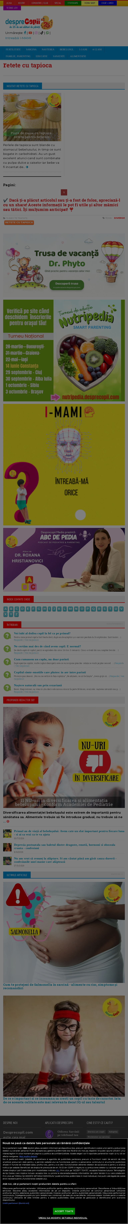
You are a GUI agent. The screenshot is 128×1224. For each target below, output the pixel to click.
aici (58, 1170)
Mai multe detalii (28, 1156)
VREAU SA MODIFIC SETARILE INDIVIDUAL (62, 1218)
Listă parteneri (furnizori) (16, 1203)
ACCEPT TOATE (64, 1211)
